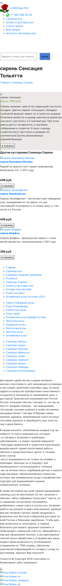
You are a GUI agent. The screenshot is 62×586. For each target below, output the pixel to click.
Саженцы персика (17, 348)
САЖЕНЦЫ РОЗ (19, 8)
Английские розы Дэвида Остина (26, 317)
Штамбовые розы (16, 335)
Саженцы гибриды (17, 367)
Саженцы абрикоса (17, 352)
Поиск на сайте (15, 292)
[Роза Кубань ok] (10, 583)
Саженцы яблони (16, 341)
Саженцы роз (14, 18)
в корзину (8, 145)
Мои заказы (13, 29)
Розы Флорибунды (17, 306)
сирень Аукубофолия (13, 193)
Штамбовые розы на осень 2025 (25, 296)
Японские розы (15, 320)
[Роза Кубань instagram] (14, 580)
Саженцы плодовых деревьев (24, 274)
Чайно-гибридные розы (20, 302)
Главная (4, 82)
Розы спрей (13, 313)
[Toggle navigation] (1, 2)
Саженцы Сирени (22, 82)
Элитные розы (14, 331)
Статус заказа (14, 25)
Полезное (11, 278)
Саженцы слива (15, 356)
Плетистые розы (16, 309)
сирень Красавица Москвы (16, 161)
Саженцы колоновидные (20, 370)
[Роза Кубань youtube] (13, 572)
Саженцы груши (15, 345)
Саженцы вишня (15, 363)
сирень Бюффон (9, 233)
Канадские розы (15, 324)
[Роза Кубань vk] (10, 576)
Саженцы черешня (17, 359)
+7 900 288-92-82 (21, 14)
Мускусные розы (16, 328)
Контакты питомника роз (21, 33)
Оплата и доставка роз (20, 22)
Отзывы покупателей (18, 289)
